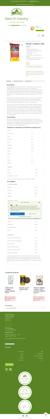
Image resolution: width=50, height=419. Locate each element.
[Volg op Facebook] (6, 369)
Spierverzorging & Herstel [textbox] (25, 308)
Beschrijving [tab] (8, 81)
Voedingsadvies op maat (26, 4)
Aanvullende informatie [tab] (18, 81)
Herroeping (9, 364)
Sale (17, 4)
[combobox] (25, 307)
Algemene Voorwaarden (22, 216)
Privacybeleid (28, 216)
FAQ (42, 360)
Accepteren (17, 213)
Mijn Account (21, 360)
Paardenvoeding (34, 72)
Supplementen (19, 41)
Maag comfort (28, 72)
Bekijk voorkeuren (32, 213)
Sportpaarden (37, 74)
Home (6, 41)
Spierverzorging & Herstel (26, 41)
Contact (32, 4)
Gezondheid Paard (40, 71)
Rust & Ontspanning (40, 72)
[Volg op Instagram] (10, 369)
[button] (39, 202)
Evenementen (21, 351)
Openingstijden (40, 353)
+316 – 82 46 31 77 (8, 322)
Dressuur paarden (33, 71)
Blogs (20, 4)
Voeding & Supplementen (12, 41)
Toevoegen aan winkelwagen (34, 66)
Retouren (21, 355)
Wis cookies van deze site (9, 343)
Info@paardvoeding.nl (9, 324)
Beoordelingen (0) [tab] (28, 81)
